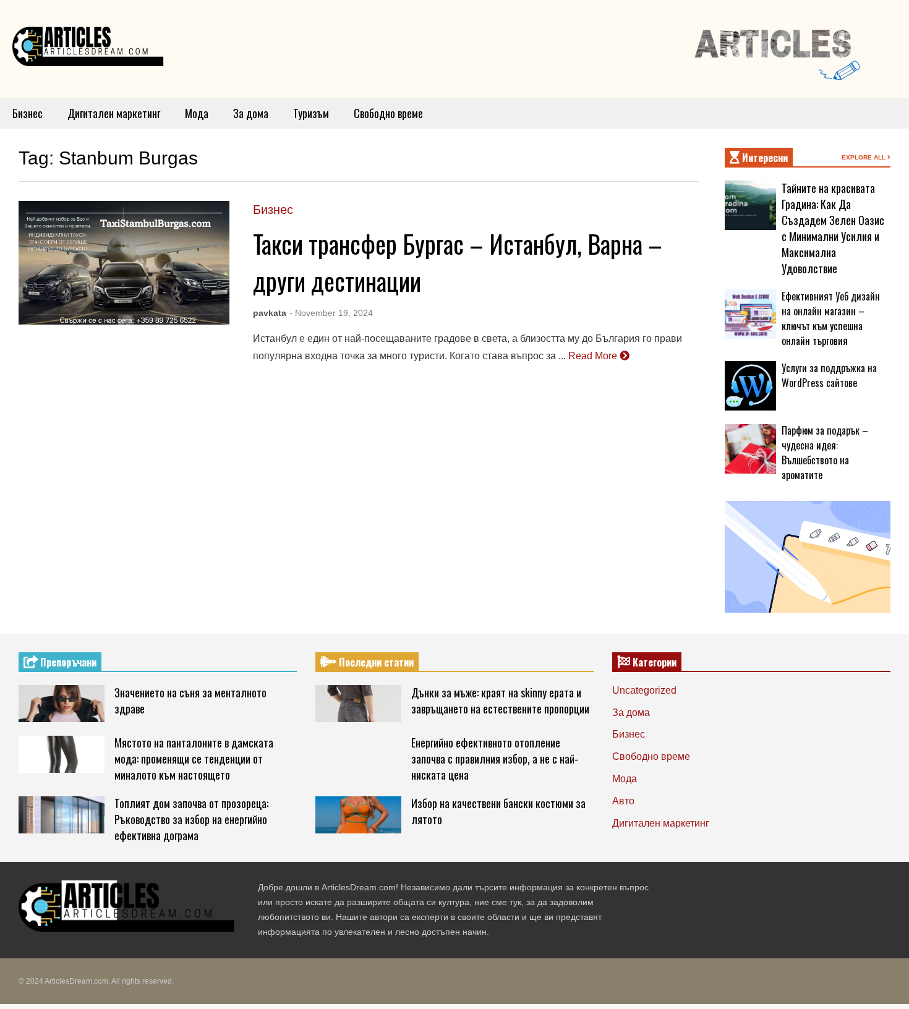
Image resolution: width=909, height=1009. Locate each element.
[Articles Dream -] (89, 49)
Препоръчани (67, 662)
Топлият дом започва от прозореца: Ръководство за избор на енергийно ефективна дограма (191, 819)
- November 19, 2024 (331, 313)
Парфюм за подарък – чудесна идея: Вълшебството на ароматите (825, 452)
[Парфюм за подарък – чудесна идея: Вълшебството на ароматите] (750, 449)
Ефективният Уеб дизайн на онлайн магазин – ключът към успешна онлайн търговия (831, 318)
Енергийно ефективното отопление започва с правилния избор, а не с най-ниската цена (494, 758)
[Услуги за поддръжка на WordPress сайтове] (750, 386)
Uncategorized (644, 690)
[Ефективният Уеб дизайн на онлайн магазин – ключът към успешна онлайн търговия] (750, 314)
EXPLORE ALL (864, 157)
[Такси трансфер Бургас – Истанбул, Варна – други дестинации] (124, 263)
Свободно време (388, 113)
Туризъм (311, 113)
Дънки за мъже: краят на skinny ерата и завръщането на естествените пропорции (500, 700)
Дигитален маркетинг (113, 113)
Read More (594, 356)
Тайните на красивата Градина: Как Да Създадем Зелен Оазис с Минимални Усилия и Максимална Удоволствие (833, 228)
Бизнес (27, 113)
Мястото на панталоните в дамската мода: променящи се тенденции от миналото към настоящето (193, 758)
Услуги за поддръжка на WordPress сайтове (829, 375)
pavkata (269, 313)
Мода (196, 113)
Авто (623, 801)
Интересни (764, 157)
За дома (250, 113)
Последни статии (375, 662)
